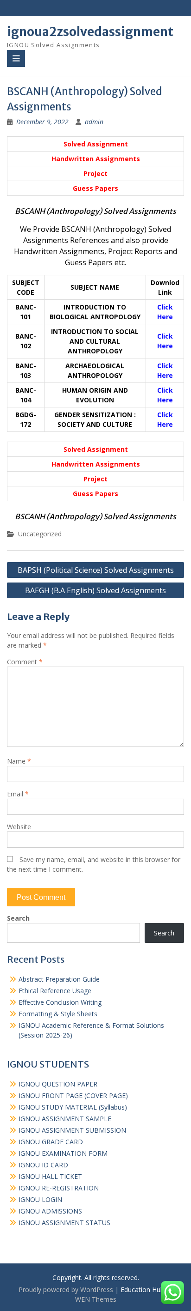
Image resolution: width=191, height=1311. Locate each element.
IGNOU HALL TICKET (50, 1176)
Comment (25, 661)
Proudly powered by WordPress (66, 1289)
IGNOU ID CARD (43, 1164)
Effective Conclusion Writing (60, 1002)
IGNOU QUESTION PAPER (58, 1084)
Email (18, 793)
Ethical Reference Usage (55, 990)
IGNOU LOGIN (40, 1199)
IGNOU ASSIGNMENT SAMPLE (65, 1118)
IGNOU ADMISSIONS (50, 1211)
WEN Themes (95, 1299)
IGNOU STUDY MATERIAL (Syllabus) (73, 1107)
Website (19, 826)
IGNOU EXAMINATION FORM (63, 1153)
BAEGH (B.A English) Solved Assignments (95, 590)
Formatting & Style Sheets (58, 1013)
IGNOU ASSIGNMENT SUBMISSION (72, 1130)
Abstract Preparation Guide (59, 979)
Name (19, 761)
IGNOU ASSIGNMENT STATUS (64, 1222)
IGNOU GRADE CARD (51, 1141)
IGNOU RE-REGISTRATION (59, 1188)
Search (18, 918)
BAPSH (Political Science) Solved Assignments (96, 570)
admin (94, 121)
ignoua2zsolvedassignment (90, 31)
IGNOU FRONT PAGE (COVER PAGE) (73, 1095)
